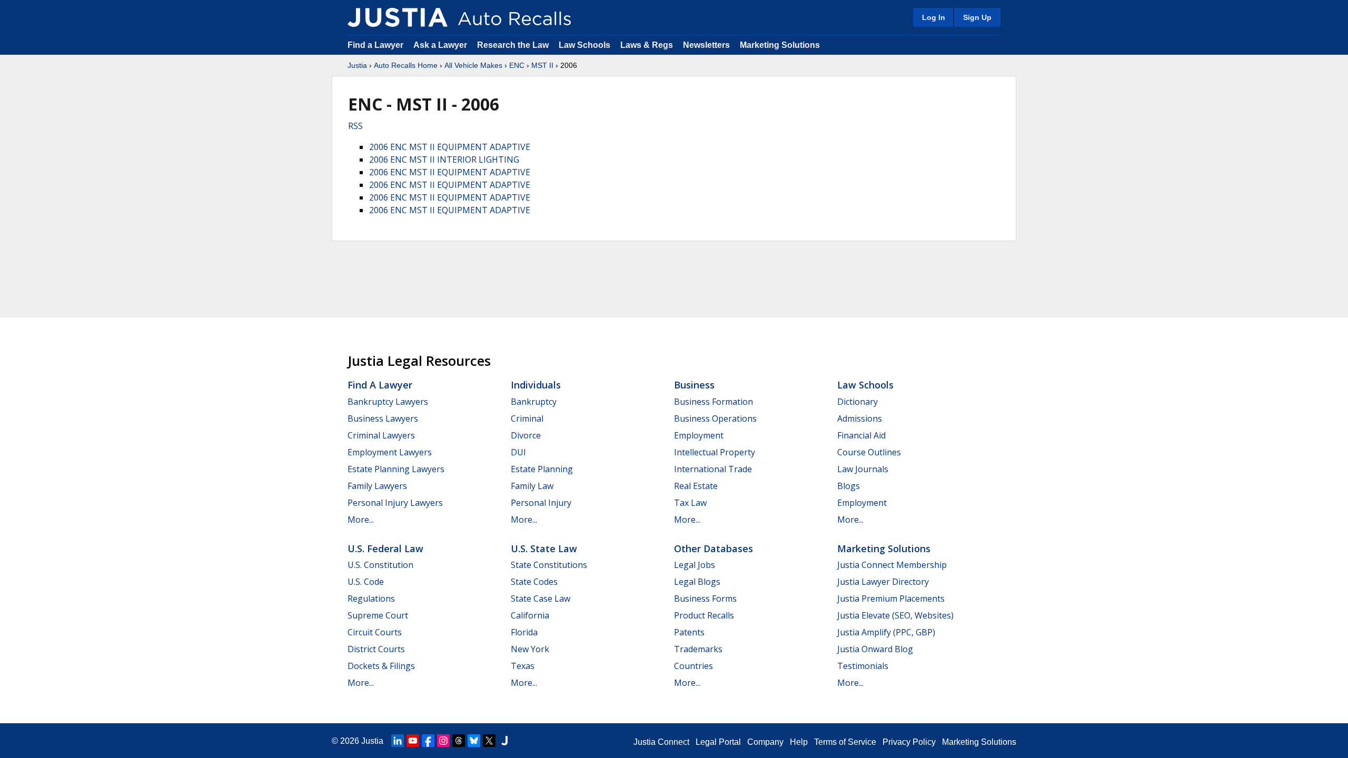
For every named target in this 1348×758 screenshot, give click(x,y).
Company (765, 741)
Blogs (848, 486)
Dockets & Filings (381, 666)
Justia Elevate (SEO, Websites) (895, 615)
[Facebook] (428, 740)
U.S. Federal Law (385, 548)
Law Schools (584, 45)
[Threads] (458, 740)
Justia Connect (661, 741)
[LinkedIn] (397, 740)
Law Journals (862, 469)
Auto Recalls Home (406, 65)
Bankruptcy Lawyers (388, 401)
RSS (355, 126)
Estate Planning (542, 469)
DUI (518, 452)
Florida (524, 632)
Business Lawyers (383, 418)
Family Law (532, 486)
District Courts (376, 649)
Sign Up (977, 17)
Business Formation (713, 401)
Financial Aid (861, 435)
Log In (933, 17)
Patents (689, 632)
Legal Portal (718, 741)
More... (361, 519)
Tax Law (690, 502)
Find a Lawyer (375, 45)
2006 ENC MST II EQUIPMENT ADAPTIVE (449, 147)
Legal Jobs (694, 565)
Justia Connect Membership (892, 565)
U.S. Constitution (380, 565)
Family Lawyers (377, 486)
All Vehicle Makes (473, 65)
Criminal (527, 418)
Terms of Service (845, 741)
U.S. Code (366, 581)
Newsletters (706, 45)
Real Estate (696, 486)
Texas (522, 666)
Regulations (371, 598)
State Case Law (540, 598)
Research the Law (513, 45)
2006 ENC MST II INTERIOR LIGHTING (444, 159)
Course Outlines (869, 452)
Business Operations (715, 418)
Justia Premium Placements (891, 598)
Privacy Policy (909, 741)
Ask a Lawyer (441, 45)
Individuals (536, 384)
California (530, 615)
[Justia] (398, 17)
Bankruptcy (534, 401)
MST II (542, 65)
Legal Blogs (697, 581)
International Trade (713, 469)
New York (530, 649)
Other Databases (713, 548)
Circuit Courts (375, 632)
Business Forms (705, 598)
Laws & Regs (646, 45)
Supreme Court (378, 615)
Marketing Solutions (780, 45)
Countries (693, 666)
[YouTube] (413, 740)
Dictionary (857, 401)
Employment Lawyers (390, 452)
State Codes (534, 581)
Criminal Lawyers (381, 435)
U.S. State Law (544, 548)
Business (694, 384)
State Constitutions (549, 565)
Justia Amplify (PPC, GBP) (886, 632)
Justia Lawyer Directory (883, 581)
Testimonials (862, 666)
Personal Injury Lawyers (395, 502)
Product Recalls (704, 615)
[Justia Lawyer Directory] (504, 740)
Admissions (859, 418)
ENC (516, 65)
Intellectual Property (714, 452)
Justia (357, 65)
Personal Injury (541, 502)
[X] (489, 740)
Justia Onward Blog (875, 649)
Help (799, 741)
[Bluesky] (474, 740)
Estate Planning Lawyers (396, 469)
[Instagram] (443, 740)
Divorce (526, 435)
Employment (698, 435)
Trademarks (698, 649)
